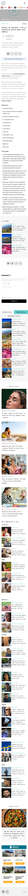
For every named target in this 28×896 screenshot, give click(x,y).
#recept (24, 23)
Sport (17, 7)
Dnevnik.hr (5, 7)
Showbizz (23, 7)
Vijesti (12, 7)
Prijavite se (14, 301)
